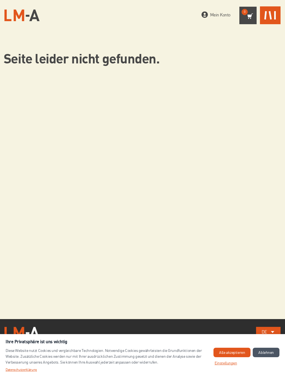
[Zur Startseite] (22, 15)
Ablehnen (266, 352)
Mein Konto (220, 15)
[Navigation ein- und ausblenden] (270, 15)
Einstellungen (226, 363)
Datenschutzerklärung (21, 369)
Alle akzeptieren (232, 352)
